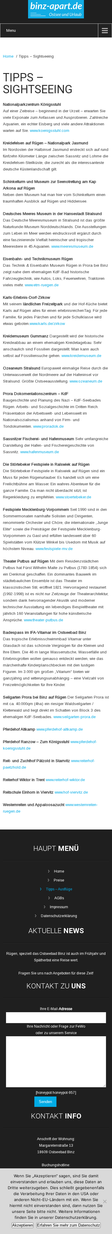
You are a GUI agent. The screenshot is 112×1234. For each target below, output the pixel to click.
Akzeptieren (22, 1225)
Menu (11, 30)
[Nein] (105, 1201)
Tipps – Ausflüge (59, 889)
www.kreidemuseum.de (81, 355)
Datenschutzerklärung (59, 916)
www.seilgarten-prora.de (74, 717)
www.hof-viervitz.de (71, 792)
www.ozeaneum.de (86, 381)
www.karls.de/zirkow (47, 323)
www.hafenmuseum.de (39, 452)
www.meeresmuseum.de (72, 246)
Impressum (59, 907)
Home (8, 56)
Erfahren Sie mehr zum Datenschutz (68, 1225)
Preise (59, 880)
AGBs (59, 898)
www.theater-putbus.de (43, 620)
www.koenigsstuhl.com (49, 130)
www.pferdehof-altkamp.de (59, 729)
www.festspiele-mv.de (54, 548)
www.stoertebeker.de (73, 497)
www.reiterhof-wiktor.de (65, 780)
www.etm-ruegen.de (42, 285)
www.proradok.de (48, 426)
